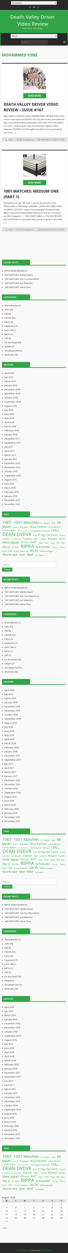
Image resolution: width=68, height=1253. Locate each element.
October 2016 (11, 471)
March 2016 (10, 487)
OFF (6, 338)
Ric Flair (15, 547)
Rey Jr (6, 547)
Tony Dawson (21, 551)
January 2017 (10, 459)
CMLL (55, 530)
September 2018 (12, 401)
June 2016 (9, 483)
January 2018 (10, 434)
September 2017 (12, 442)
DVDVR (7, 317)
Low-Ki (43, 538)
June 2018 (9, 414)
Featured (9, 326)
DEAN (8, 534)
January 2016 (10, 496)
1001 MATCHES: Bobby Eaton (18, 274)
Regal (52, 543)
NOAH (25, 542)
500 (6, 313)
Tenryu (55, 547)
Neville (61, 538)
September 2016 (12, 475)
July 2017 (8, 446)
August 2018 (10, 405)
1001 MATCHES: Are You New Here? (21, 279)
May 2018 (9, 418)
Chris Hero (9, 530)
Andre (15, 527)
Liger (35, 538)
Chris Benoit (54, 527)
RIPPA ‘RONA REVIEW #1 (16, 270)
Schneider (43, 547)
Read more (34, 95)
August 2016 (10, 479)
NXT (34, 542)
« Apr (4, 1227)
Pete (46, 542)
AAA (53, 523)
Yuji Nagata (39, 555)
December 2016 (12, 463)
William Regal (46, 551)
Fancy (7, 321)
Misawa (52, 538)
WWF (30, 555)
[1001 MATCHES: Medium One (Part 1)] (34, 165)
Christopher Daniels (40, 530)
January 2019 (10, 385)
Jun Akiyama (16, 539)
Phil (10, 140)
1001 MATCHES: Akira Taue (17, 287)
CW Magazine (23, 1250)
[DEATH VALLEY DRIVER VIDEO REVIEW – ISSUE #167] (34, 78)
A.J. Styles (45, 523)
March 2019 (10, 381)
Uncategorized (11, 350)
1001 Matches (26, 522)
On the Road (10, 342)
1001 (6, 309)
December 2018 (12, 389)
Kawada (27, 538)
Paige (40, 543)
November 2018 (12, 393)
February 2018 (11, 430)
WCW (34, 550)
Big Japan (24, 527)
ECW (35, 535)
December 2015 (12, 500)
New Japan (10, 542)
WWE (22, 555)
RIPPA (27, 546)
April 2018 (9, 422)
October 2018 (11, 397)
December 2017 (12, 438)
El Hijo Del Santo (48, 535)
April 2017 (9, 450)
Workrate (9, 354)
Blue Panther (38, 527)
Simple (7, 346)
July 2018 (8, 409)
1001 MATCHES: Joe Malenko (18, 283)
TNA (10, 551)
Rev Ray (60, 542)
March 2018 (10, 426)
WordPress (46, 1250)
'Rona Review (11, 305)
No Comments (26, 140)
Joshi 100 (8, 330)
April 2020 (9, 373)
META (7, 334)
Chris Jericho (23, 531)
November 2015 (12, 504)
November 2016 (12, 467)
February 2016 (11, 491)
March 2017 (10, 455)
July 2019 (8, 377)
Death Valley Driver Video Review (32, 21)
